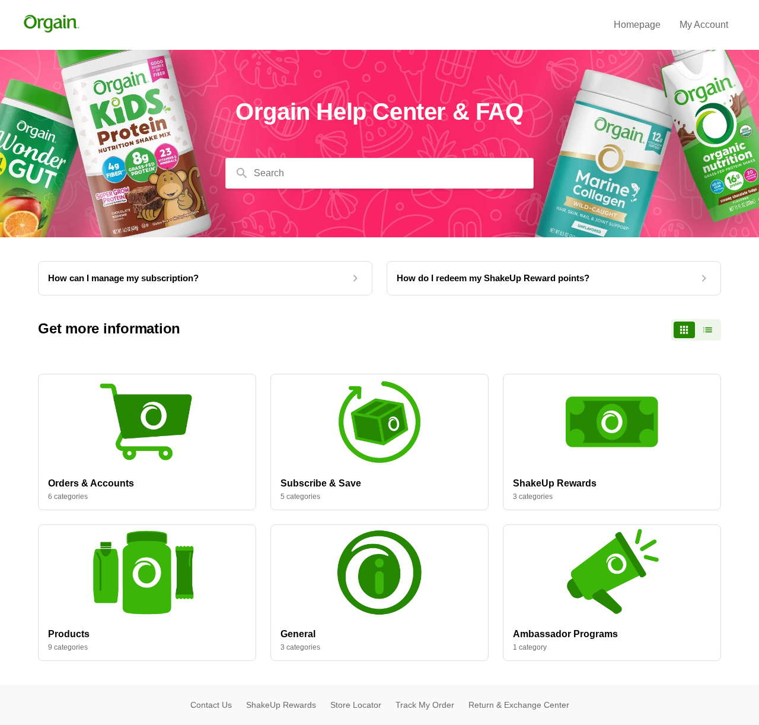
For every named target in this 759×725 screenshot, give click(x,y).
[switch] (696, 330)
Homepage (637, 25)
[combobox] (379, 173)
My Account (704, 25)
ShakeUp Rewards (281, 705)
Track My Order (425, 705)
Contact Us (211, 705)
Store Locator (355, 705)
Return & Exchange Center (518, 705)
